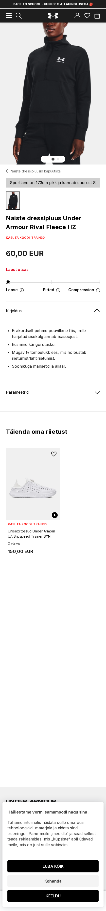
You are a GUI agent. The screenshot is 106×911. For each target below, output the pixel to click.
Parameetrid (17, 392)
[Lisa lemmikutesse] (54, 454)
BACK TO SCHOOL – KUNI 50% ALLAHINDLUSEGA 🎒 (53, 4)
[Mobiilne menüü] (9, 16)
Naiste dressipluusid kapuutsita (36, 171)
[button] (53, 159)
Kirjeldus (14, 310)
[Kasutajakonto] (77, 16)
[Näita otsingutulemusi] (19, 16)
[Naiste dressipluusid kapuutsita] (7, 171)
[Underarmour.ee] (53, 16)
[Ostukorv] (97, 16)
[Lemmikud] (87, 16)
